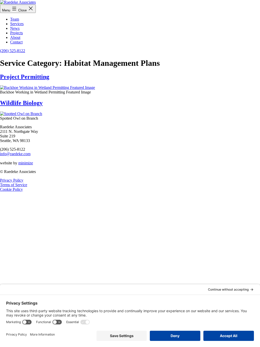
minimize (25, 163)
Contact (16, 42)
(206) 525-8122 (12, 51)
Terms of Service (13, 185)
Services (17, 24)
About (15, 37)
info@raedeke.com (15, 154)
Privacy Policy (11, 180)
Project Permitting (24, 76)
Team (14, 19)
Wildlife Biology (21, 103)
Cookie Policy (11, 189)
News (15, 28)
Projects (16, 33)
